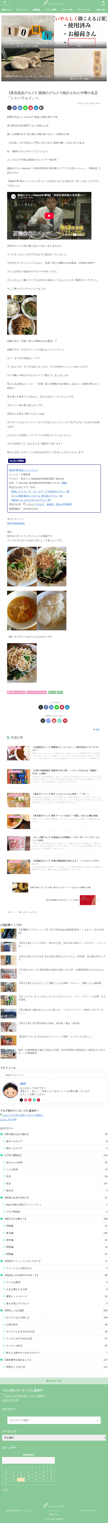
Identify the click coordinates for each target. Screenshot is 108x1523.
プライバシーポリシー (89, 1511)
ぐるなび (39, 504)
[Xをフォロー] (43, 720)
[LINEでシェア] (25, 107)
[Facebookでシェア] (14, 107)
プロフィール (54, 1511)
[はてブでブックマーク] (20, 107)
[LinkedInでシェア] (36, 107)
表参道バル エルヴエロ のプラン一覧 (31, 500)
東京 (60, 692)
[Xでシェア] (9, 107)
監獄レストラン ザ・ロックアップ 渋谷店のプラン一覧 (40, 491)
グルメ (53, 692)
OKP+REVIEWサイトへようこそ (18, 1511)
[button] (41, 107)
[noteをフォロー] (59, 720)
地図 (64, 483)
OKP (23, 1083)
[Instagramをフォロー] (48, 720)
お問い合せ (54, 1514)
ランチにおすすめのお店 (37, 692)
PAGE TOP (55, 1381)
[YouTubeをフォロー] (54, 720)
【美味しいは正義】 (17, 692)
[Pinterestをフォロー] (65, 720)
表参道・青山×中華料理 (59, 504)
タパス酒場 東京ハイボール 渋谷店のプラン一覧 (36, 496)
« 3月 (5, 1490)
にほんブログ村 (8, 1119)
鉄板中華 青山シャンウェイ (23, 470)
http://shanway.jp (16, 523)
